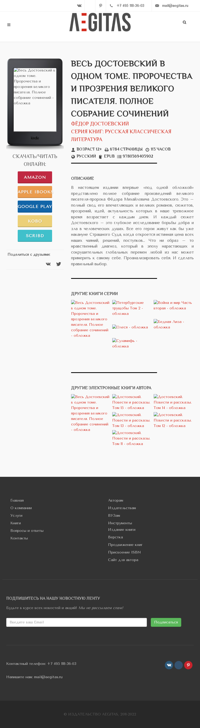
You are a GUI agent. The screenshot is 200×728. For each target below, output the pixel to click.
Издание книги (121, 529)
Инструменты (120, 523)
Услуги (16, 515)
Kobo (35, 221)
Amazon (35, 177)
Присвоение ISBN (124, 552)
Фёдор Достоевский (100, 124)
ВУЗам (114, 515)
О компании (21, 508)
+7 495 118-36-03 (61, 663)
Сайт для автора (123, 560)
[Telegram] (90, 5)
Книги (15, 523)
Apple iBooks (35, 191)
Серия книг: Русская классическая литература (121, 136)
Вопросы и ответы (26, 530)
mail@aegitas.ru (48, 677)
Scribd (35, 235)
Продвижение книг (125, 545)
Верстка (115, 537)
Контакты (19, 538)
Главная (17, 500)
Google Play (35, 206)
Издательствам (122, 508)
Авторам (115, 500)
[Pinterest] (100, 5)
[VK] (79, 5)
